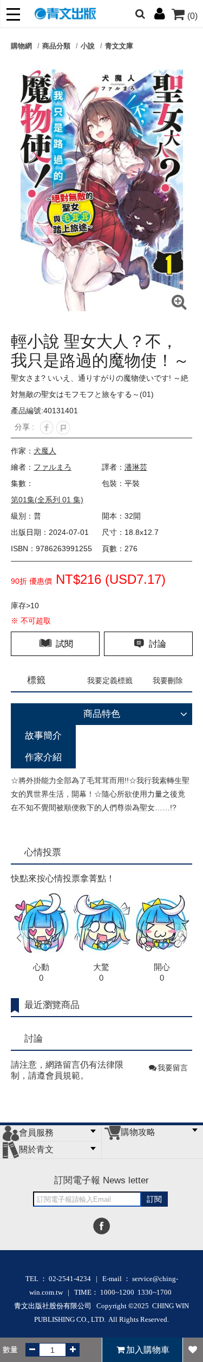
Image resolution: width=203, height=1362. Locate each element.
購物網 (21, 46)
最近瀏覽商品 (52, 1005)
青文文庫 (119, 46)
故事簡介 (43, 735)
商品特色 (101, 714)
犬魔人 (45, 450)
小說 (88, 46)
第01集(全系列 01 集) (47, 499)
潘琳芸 (136, 467)
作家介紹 (43, 757)
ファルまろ (52, 467)
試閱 (63, 643)
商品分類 (56, 46)
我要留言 (173, 1067)
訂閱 (154, 1199)
